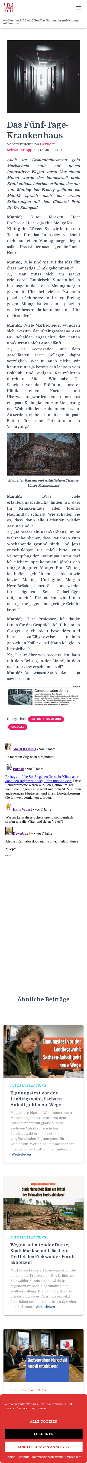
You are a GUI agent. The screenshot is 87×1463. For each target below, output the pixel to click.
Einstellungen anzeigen (43, 1447)
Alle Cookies (43, 1421)
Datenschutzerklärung (47, 1457)
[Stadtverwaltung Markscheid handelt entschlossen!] (43, 1355)
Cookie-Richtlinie (17, 1457)
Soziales (17, 727)
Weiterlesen (21, 1154)
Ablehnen (43, 1434)
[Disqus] (43, 798)
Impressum (73, 1457)
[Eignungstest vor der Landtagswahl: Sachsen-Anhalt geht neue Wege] (43, 1051)
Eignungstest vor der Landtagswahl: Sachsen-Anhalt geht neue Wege (37, 1099)
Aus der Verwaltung (46, 719)
